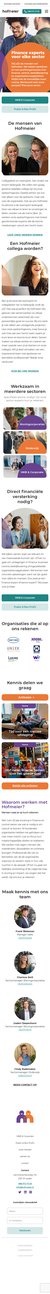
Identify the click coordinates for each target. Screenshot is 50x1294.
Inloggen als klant (12, 3)
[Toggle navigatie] (46, 11)
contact (25, 1163)
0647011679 (25, 1029)
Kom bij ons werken (25, 371)
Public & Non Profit (25, 109)
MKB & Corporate (25, 100)
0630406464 (25, 984)
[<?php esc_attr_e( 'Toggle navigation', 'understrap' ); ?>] (25, 1128)
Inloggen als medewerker (36, 3)
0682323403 (25, 1075)
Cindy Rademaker (25, 1069)
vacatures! (7, 361)
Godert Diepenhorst (25, 1023)
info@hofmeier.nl (25, 1187)
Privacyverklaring (25, 1245)
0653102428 (25, 938)
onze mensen (25, 1150)
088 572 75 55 (25, 1183)
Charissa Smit (25, 977)
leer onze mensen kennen (25, 235)
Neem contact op (25, 1085)
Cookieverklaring (25, 1250)
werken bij (25, 1156)
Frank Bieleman (25, 931)
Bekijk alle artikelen (25, 786)
